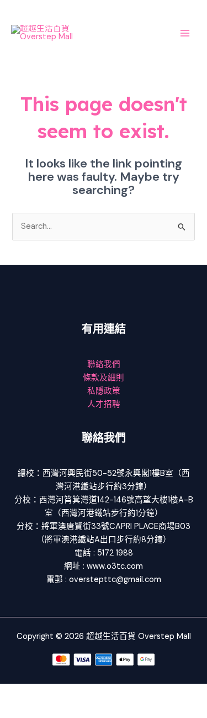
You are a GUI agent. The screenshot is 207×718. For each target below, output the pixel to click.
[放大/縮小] (16, 692)
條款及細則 (103, 378)
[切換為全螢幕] (51, 692)
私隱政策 (103, 391)
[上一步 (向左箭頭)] (16, 709)
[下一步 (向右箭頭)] (51, 709)
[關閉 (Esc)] (122, 692)
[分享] (87, 692)
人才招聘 (103, 404)
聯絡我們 (103, 364)
